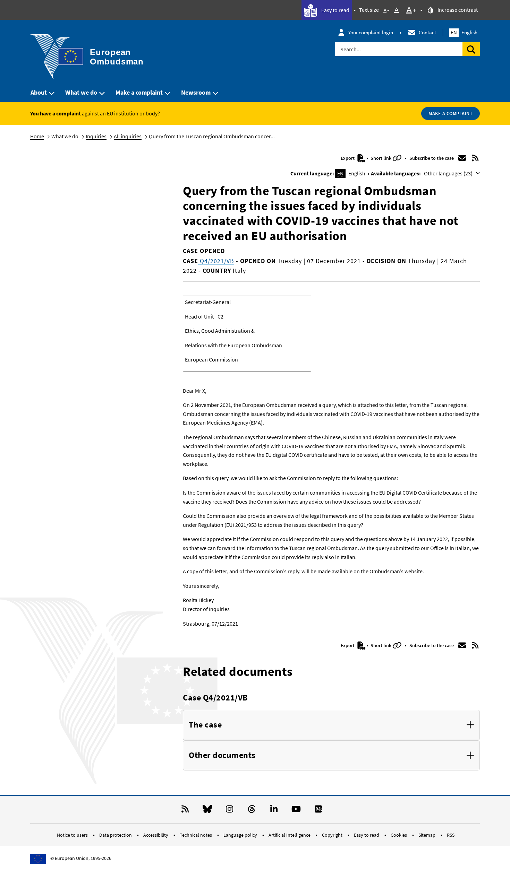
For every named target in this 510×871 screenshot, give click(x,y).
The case (205, 725)
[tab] (331, 725)
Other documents (222, 755)
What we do (81, 92)
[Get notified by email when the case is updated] (462, 158)
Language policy (240, 835)
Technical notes (196, 835)
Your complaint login (370, 32)
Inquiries (96, 136)
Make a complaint (139, 92)
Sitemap (427, 835)
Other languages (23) (449, 173)
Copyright (332, 835)
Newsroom (196, 92)
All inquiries (128, 136)
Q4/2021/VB (216, 261)
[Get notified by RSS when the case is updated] (475, 158)
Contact (427, 32)
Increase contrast (457, 9)
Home (37, 136)
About (39, 92)
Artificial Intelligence (290, 835)
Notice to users (73, 835)
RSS (450, 835)
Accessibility (156, 835)
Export (348, 158)
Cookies (399, 835)
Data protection (116, 835)
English (464, 32)
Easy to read (334, 10)
